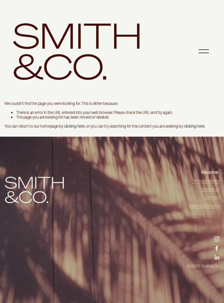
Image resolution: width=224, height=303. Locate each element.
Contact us (210, 189)
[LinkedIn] (217, 257)
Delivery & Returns (204, 205)
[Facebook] (217, 248)
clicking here (74, 126)
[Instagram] (217, 239)
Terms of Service (205, 180)
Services (213, 197)
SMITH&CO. (77, 51)
